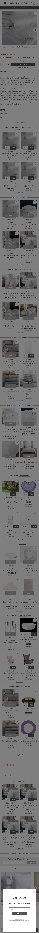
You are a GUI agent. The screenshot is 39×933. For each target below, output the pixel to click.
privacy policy (27, 920)
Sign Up (19, 913)
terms (23, 920)
